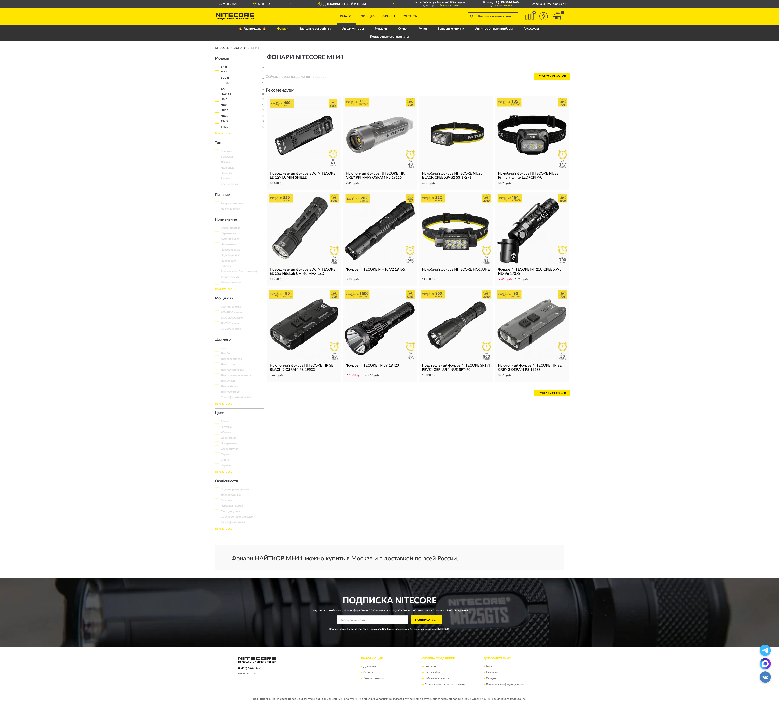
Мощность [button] (224, 298)
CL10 (224, 72)
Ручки (422, 28)
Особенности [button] (226, 481)
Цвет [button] (219, 413)
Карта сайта (432, 672)
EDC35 (225, 77)
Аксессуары (532, 28)
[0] (557, 16)
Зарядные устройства (315, 28)
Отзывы (388, 16)
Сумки (402, 28)
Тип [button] (218, 143)
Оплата (368, 672)
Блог (489, 666)
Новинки (492, 672)
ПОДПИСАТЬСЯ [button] (426, 620)
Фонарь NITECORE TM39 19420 (372, 366)
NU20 (224, 105)
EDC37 (225, 83)
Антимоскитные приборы (494, 28)
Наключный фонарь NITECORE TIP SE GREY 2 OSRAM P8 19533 (530, 368)
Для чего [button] (223, 339)
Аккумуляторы (353, 28)
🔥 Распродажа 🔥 (252, 28)
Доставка (369, 666)
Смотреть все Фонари (552, 76)
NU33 (224, 116)
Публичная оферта (437, 678)
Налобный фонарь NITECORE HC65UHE (456, 269)
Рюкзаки (381, 28)
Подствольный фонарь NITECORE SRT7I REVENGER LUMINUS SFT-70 (456, 368)
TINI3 (224, 121)
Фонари (282, 28)
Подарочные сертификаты (389, 36)
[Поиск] (472, 16)
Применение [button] (226, 219)
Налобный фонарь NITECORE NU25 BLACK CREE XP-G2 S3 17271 (452, 175)
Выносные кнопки (451, 28)
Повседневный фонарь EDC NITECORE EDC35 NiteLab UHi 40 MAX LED (302, 272)
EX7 (223, 88)
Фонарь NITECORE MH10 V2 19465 (375, 269)
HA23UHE (227, 94)
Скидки (491, 678)
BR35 (224, 66)
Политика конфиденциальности (507, 684)
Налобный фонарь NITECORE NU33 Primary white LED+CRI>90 (528, 175)
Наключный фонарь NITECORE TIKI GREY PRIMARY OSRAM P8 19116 (376, 175)
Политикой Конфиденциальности (388, 629)
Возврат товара (373, 678)
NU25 (224, 110)
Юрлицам (368, 16)
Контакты (410, 16)
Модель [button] (222, 58)
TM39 (224, 127)
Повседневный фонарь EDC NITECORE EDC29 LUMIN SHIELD (302, 175)
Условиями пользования (424, 629)
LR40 (224, 99)
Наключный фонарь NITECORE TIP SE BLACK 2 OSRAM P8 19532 (301, 368)
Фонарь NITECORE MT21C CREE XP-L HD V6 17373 (529, 272)
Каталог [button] (346, 16)
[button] (501, 5)
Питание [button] (222, 195)
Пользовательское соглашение (445, 684)
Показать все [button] (223, 133)
